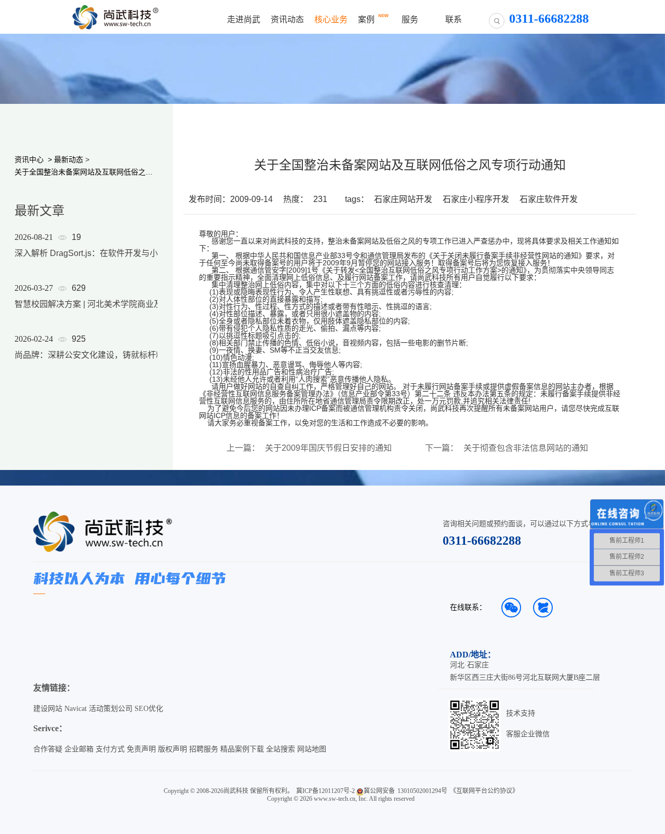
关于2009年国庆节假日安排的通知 (328, 448)
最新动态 (68, 159)
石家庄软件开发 (549, 199)
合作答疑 (47, 749)
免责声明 (141, 749)
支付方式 (110, 749)
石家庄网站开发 (403, 199)
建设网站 (47, 708)
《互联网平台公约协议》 (484, 791)
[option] (95, 309)
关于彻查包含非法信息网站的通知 (525, 448)
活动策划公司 (110, 708)
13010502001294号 (422, 791)
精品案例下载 (242, 749)
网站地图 (311, 749)
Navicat (75, 708)
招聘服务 (203, 749)
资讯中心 (29, 159)
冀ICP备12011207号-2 (325, 791)
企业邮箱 (79, 749)
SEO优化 (149, 708)
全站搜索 (280, 749)
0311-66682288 (482, 540)
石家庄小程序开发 (476, 199)
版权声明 (172, 749)
